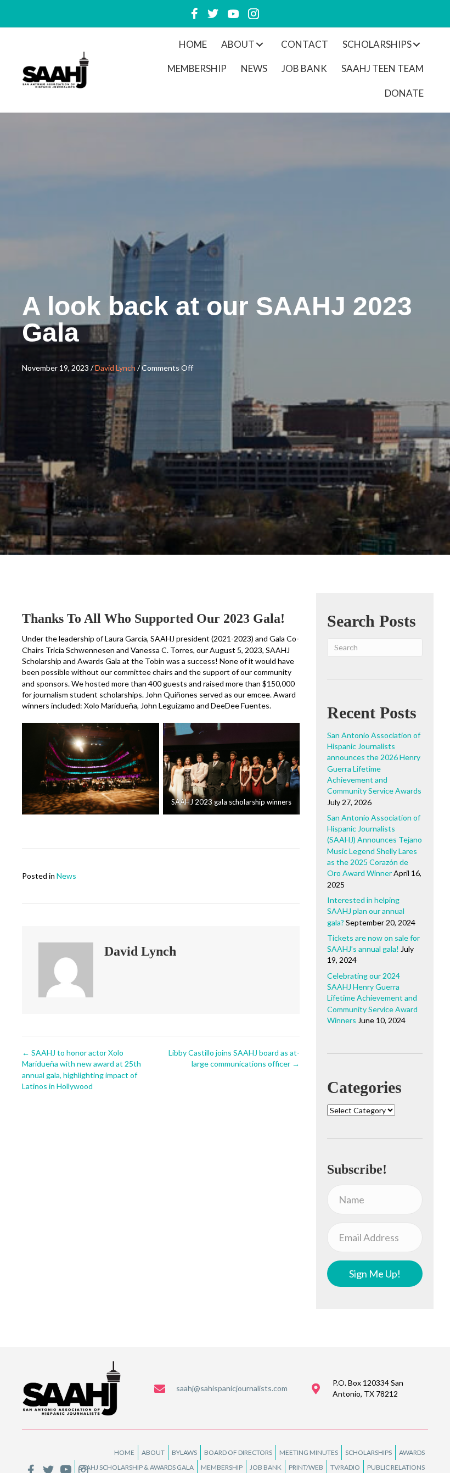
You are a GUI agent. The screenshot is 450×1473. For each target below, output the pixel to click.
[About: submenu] (260, 44)
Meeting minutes (308, 1452)
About (153, 1452)
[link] (193, 44)
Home (124, 1452)
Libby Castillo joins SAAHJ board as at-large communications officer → (234, 1058)
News (66, 875)
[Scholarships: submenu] (416, 44)
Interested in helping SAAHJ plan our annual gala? (365, 911)
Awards (412, 1452)
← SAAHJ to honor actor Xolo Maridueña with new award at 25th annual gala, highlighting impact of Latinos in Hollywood (81, 1069)
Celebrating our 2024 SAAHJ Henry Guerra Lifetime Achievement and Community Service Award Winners (372, 998)
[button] (375, 1273)
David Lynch (115, 367)
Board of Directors (238, 1452)
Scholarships (368, 1452)
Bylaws (184, 1452)
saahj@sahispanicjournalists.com (232, 1388)
